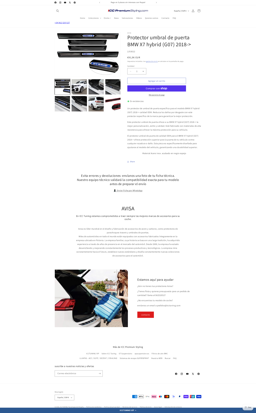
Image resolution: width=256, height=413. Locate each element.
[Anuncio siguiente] (156, 2)
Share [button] (132, 161)
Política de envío (146, 407)
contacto (145, 314)
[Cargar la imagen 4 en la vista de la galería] (113, 87)
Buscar (168, 358)
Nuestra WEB (156, 358)
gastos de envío (152, 61)
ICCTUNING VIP (92, 353)
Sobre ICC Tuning (109, 353)
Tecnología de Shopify (76, 407)
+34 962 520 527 (62, 22)
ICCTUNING (64, 407)
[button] (128, 410)
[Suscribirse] (100, 373)
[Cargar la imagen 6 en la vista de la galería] (79, 103)
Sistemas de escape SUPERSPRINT (134, 358)
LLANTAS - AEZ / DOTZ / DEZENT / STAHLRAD (98, 358)
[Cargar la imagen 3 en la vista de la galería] (96, 87)
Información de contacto (173, 407)
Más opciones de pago (157, 95)
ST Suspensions (125, 353)
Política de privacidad (112, 407)
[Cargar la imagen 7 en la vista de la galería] (96, 103)
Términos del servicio (129, 407)
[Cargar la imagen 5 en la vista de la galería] (62, 103)
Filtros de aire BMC (160, 353)
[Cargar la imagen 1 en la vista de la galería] (62, 87)
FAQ (174, 358)
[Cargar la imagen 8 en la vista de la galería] (113, 103)
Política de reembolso (94, 407)
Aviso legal (158, 407)
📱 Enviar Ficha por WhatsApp (127, 190)
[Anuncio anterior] (100, 2)
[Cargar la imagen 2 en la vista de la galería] (79, 87)
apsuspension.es (142, 353)
